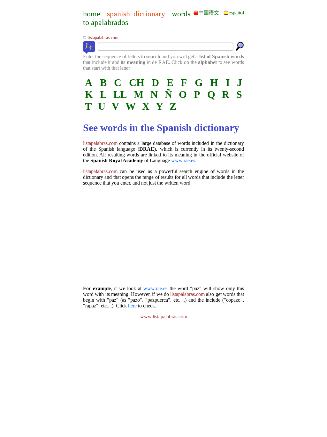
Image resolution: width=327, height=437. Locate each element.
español (236, 12)
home (91, 14)
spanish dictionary (136, 14)
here (132, 305)
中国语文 (209, 12)
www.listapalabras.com (163, 316)
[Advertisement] (163, 236)
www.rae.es (183, 160)
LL (120, 94)
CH (136, 82)
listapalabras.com (100, 143)
